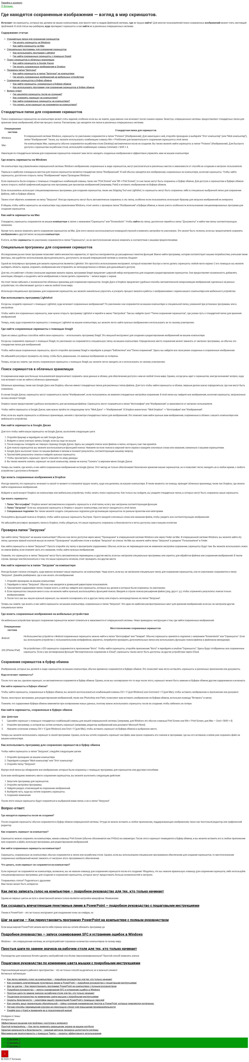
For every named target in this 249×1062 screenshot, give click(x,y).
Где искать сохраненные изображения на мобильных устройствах (48, 77)
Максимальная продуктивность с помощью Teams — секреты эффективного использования (51, 1033)
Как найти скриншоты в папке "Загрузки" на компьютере (43, 73)
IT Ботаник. (7, 6)
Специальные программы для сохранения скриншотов (37, 49)
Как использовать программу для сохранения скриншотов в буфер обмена (53, 87)
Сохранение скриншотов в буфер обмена (29, 80)
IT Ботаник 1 (13, 1039)
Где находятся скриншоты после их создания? (37, 94)
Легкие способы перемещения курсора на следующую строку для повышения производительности (61, 1007)
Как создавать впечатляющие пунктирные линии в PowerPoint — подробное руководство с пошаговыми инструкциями (71, 982)
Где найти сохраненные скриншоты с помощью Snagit (42, 56)
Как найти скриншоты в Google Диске (33, 63)
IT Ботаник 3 (13, 1042)
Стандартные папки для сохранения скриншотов (33, 39)
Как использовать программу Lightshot (34, 52)
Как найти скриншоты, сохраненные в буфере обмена (42, 84)
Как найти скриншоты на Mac (28, 46)
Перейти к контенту (11, 2)
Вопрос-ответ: (14, 90)
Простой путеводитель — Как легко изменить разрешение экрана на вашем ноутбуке (47, 1026)
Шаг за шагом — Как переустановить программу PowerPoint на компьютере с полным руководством (61, 986)
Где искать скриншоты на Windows (31, 42)
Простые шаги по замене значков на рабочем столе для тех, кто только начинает (50, 993)
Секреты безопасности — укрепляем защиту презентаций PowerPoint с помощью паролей (55, 1000)
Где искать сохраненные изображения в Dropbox (39, 66)
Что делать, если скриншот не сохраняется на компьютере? (45, 104)
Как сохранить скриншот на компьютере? (35, 97)
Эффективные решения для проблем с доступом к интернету (34, 1023)
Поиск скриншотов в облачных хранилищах (30, 59)
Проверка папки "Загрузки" (21, 70)
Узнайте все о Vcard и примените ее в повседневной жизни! (39, 1010)
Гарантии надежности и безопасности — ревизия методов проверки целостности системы (49, 1030)
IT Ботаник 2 (13, 1046)
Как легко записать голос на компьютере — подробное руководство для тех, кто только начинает (59, 979)
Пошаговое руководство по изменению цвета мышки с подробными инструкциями (52, 996)
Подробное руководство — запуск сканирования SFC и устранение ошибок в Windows (53, 989)
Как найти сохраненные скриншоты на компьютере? (41, 101)
